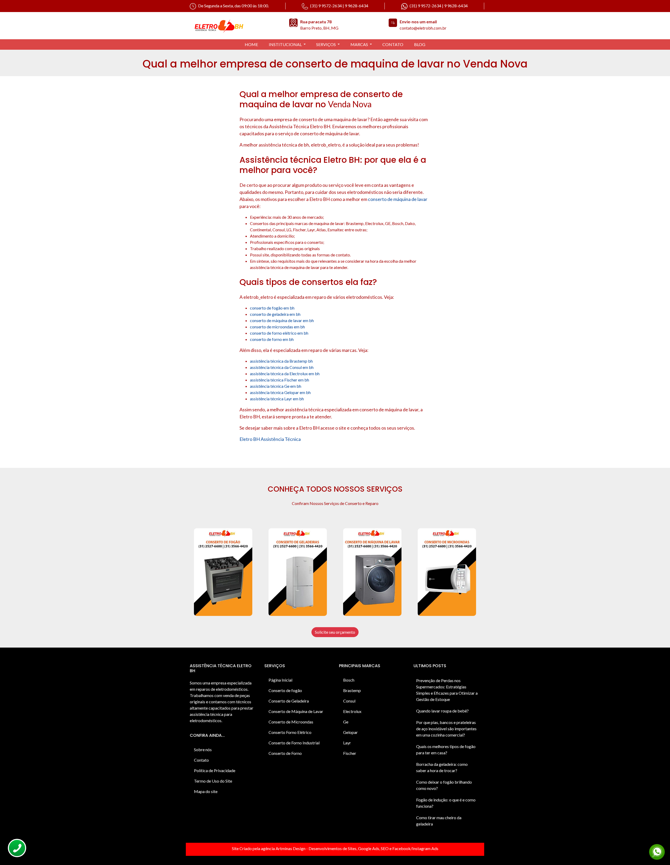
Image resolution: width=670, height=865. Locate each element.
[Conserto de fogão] (223, 572)
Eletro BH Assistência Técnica (270, 439)
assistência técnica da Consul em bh (282, 367)
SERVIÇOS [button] (326, 44)
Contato (201, 759)
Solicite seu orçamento (335, 632)
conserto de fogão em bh (272, 307)
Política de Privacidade (214, 770)
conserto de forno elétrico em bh (279, 332)
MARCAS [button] (359, 44)
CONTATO (392, 44)
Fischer (349, 753)
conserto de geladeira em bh (275, 314)
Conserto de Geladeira (289, 700)
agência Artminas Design (283, 848)
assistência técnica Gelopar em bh (280, 392)
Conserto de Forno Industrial (294, 742)
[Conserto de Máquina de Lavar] (372, 572)
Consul (349, 700)
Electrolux (352, 711)
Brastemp (352, 690)
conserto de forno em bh (272, 339)
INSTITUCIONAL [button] (286, 44)
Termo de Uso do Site (213, 780)
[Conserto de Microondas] (447, 572)
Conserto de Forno (285, 753)
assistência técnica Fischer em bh (279, 379)
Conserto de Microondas (291, 721)
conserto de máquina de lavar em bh (282, 320)
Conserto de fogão (285, 690)
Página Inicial (280, 679)
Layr (347, 742)
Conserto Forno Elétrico (290, 732)
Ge (345, 721)
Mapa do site (205, 791)
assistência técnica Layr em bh (277, 398)
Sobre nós (203, 749)
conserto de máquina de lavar (397, 199)
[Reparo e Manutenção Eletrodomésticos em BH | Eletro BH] (235, 26)
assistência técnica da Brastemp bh (281, 360)
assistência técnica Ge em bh (275, 386)
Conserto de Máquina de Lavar (296, 711)
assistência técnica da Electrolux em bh (285, 373)
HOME (251, 44)
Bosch (348, 679)
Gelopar (350, 732)
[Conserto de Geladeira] (297, 572)
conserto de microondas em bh (277, 326)
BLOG (419, 44)
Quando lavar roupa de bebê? (442, 710)
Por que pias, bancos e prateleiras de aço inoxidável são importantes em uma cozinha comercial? (446, 728)
